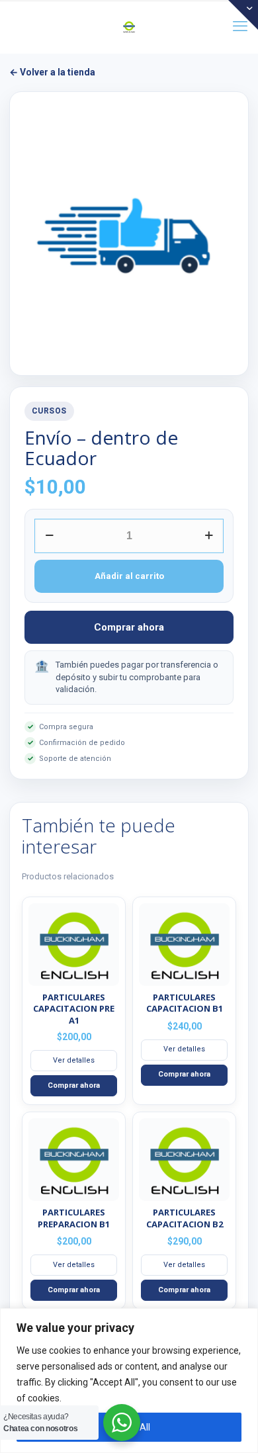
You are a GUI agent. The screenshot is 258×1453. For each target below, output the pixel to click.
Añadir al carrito (129, 576)
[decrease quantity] (49, 536)
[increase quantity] (208, 536)
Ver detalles (74, 1060)
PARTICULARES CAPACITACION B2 (184, 1218)
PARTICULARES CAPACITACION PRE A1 (73, 1008)
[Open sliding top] (243, 15)
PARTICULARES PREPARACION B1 (74, 1218)
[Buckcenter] (129, 26)
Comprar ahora (129, 627)
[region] (129, 1380)
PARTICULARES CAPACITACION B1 (184, 1003)
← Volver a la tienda (52, 72)
